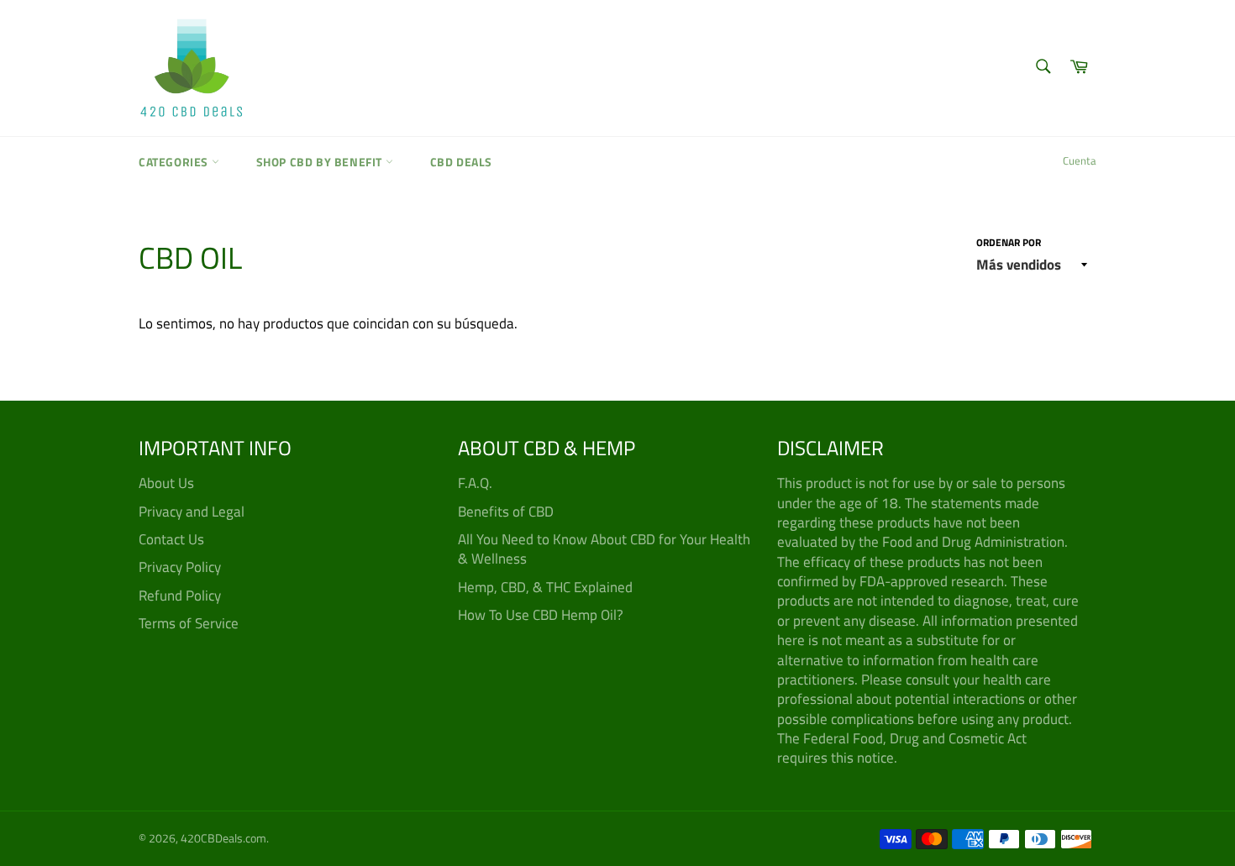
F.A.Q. (475, 483)
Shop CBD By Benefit (321, 162)
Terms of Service (189, 623)
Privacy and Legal (191, 511)
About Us (166, 483)
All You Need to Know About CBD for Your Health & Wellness (604, 548)
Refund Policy (180, 595)
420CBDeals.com (223, 838)
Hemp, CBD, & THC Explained (545, 587)
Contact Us (171, 539)
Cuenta (1079, 160)
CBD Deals (461, 162)
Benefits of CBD (506, 511)
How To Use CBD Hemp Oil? (540, 615)
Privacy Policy (180, 567)
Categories (175, 162)
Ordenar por (1008, 243)
